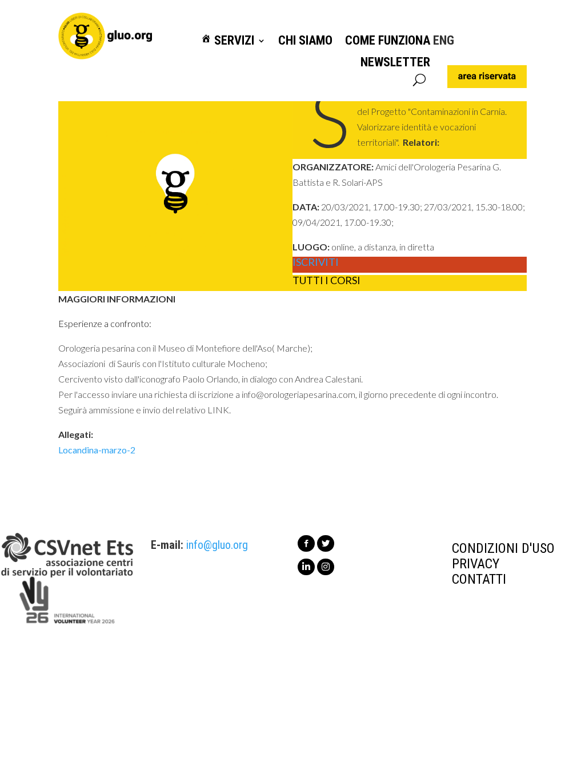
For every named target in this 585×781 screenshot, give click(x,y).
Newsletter (395, 62)
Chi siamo (305, 40)
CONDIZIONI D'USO (503, 548)
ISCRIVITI (315, 262)
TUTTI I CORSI (326, 280)
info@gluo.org (217, 545)
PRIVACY (475, 564)
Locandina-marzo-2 (96, 449)
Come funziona (387, 40)
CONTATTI (479, 579)
